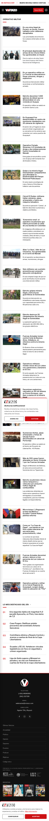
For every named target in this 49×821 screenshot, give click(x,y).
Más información (31, 811)
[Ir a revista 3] (29, 790)
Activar (34, 419)
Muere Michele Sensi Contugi (33, 3)
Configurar (13, 816)
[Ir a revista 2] (18, 790)
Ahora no (14, 419)
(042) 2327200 (24, 696)
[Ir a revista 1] (7, 790)
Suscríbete (38, 10)
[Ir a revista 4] (40, 790)
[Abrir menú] (2, 10)
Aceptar (36, 816)
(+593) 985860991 (24, 693)
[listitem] (19, 716)
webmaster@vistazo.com (24, 703)
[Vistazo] (11, 10)
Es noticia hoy (8, 3)
